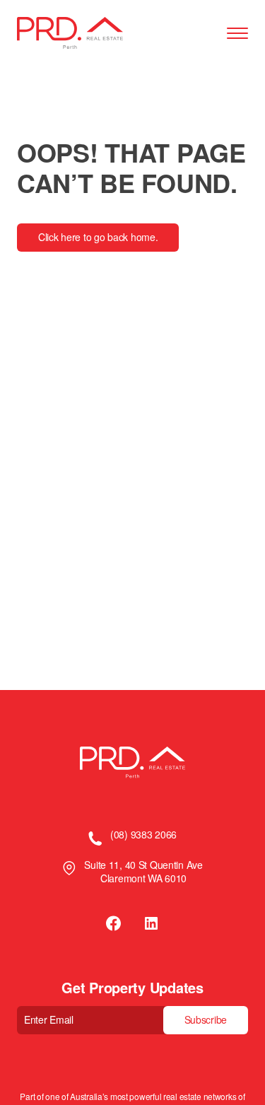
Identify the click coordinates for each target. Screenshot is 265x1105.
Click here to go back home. (98, 237)
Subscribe (205, 1019)
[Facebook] (114, 923)
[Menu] (237, 33)
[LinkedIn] (151, 923)
